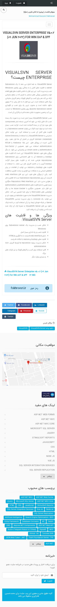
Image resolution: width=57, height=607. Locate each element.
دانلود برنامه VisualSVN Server (42, 328)
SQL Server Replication (42, 470)
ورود (6, 3)
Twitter (10, 305)
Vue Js (51, 460)
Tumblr (10, 316)
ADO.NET (49, 543)
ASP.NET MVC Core (45, 423)
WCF (51, 529)
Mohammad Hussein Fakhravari (42, 16)
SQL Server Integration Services (37, 465)
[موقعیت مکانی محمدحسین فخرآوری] (28, 369)
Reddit (41, 310)
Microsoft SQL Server (43, 428)
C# (43, 521)
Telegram (11, 310)
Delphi (50, 521)
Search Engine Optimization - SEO (39, 517)
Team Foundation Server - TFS (41, 537)
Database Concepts (30, 521)
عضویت (19, 3)
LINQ (8, 525)
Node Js (50, 456)
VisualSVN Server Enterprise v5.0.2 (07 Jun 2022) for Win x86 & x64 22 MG (26, 273)
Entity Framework (12, 521)
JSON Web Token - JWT (15, 537)
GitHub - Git (34, 533)
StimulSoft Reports (43, 437)
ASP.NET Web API (46, 525)
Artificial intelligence (13, 517)
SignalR (43, 529)
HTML (52, 451)
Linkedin (41, 305)
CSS (53, 447)
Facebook (25, 305)
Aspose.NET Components (24, 525)
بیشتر (49, 476)
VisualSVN (23, 328)
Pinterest (27, 310)
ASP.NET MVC (48, 419)
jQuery (51, 433)
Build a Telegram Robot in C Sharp (22, 529)
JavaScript (48, 442)
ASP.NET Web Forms (44, 414)
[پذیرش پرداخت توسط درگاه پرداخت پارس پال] (28, 395)
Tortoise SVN (47, 533)
